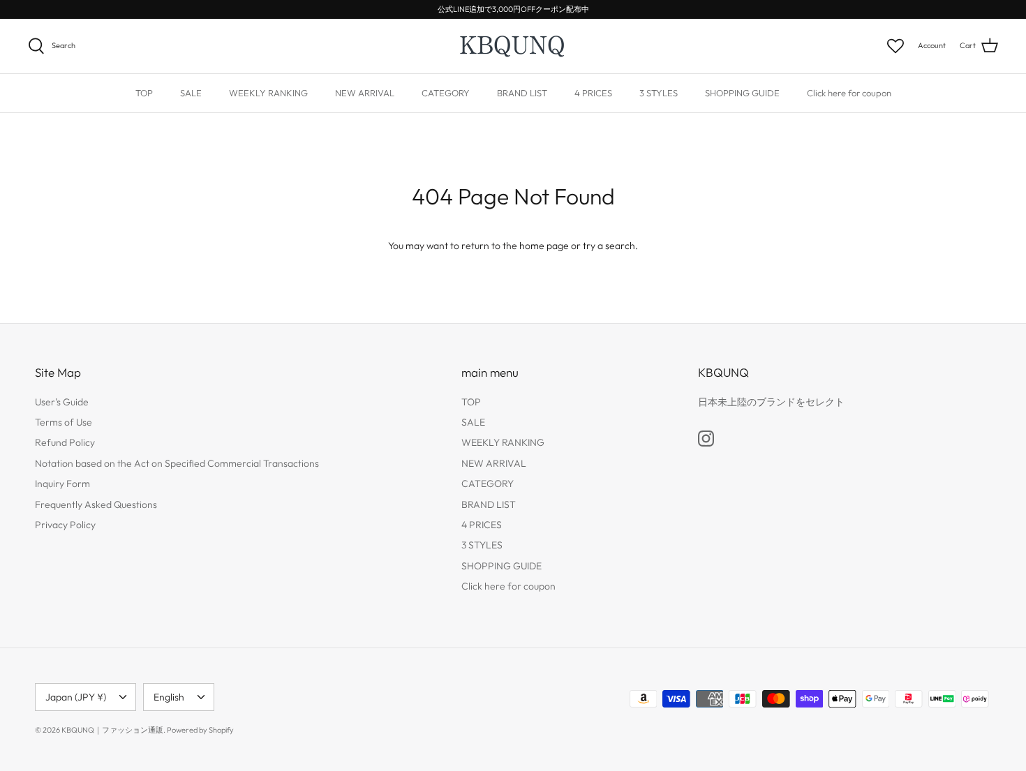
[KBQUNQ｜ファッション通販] (513, 46)
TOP (144, 92)
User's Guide (62, 402)
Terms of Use (63, 422)
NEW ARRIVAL (364, 92)
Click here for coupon (849, 92)
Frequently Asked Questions (96, 504)
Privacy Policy (65, 524)
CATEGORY (446, 92)
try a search (609, 245)
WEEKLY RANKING (268, 92)
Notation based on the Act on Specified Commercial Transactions (177, 463)
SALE (191, 92)
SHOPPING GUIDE (742, 92)
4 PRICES (593, 92)
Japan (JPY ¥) (75, 697)
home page (544, 245)
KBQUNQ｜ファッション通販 (112, 730)
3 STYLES (658, 92)
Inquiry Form (62, 483)
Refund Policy (65, 442)
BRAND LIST (522, 92)
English (169, 697)
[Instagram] (706, 439)
